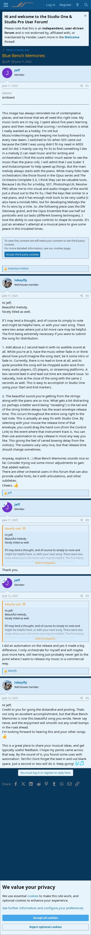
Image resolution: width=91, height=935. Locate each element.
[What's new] (77, 5)
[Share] (81, 86)
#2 (87, 296)
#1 (87, 86)
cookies (32, 896)
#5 (87, 698)
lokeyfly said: (13, 528)
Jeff (8, 61)
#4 (87, 596)
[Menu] (6, 5)
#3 (87, 520)
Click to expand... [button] (45, 563)
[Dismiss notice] (85, 16)
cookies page (62, 248)
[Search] (86, 5)
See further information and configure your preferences (42, 908)
